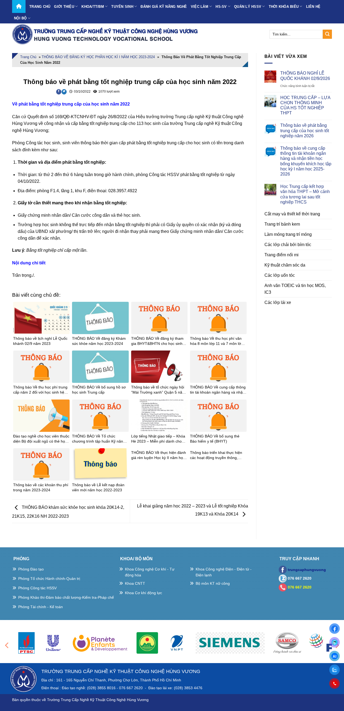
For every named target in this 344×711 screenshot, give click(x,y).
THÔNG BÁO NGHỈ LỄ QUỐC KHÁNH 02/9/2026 (305, 75)
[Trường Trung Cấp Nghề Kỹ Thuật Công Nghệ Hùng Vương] (106, 34)
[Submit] (327, 34)
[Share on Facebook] (58, 91)
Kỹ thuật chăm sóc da (284, 265)
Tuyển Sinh (122, 7)
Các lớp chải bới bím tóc (287, 244)
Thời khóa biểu (284, 7)
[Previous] (7, 645)
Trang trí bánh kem (282, 224)
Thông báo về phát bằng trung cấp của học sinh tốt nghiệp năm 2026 (304, 130)
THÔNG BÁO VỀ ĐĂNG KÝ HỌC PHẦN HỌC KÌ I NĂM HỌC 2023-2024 (98, 57)
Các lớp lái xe (277, 302)
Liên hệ (313, 7)
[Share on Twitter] (64, 91)
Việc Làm (199, 7)
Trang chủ (39, 7)
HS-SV (221, 7)
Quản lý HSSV (247, 7)
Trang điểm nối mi (281, 255)
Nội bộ (20, 18)
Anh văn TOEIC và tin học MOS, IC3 (295, 289)
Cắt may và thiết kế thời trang (292, 214)
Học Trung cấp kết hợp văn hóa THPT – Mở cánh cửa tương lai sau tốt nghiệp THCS (305, 194)
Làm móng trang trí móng (288, 234)
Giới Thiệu (64, 7)
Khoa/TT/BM (92, 7)
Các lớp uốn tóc (279, 275)
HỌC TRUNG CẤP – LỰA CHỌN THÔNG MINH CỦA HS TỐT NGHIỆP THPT (305, 105)
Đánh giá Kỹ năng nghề (164, 7)
